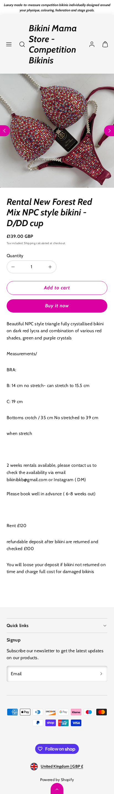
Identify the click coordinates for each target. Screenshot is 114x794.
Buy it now (57, 305)
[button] (8, 44)
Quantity (15, 255)
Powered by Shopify (57, 779)
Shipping (29, 243)
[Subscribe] (101, 674)
